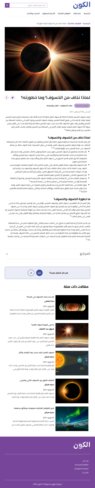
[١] (65, 129)
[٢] (54, 147)
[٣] (52, 147)
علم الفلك (77, 13)
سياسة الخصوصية (81, 468)
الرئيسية (87, 13)
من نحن (85, 460)
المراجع (85, 254)
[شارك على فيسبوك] (6, 97)
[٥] (71, 215)
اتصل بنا (85, 472)
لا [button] (31, 273)
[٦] (86, 239)
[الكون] (81, 5)
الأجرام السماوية (48, 13)
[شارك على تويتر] (12, 97)
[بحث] (7, 5)
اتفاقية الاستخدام (81, 464)
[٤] (29, 181)
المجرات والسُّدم (33, 13)
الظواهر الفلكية (64, 13)
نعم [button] (39, 273)
